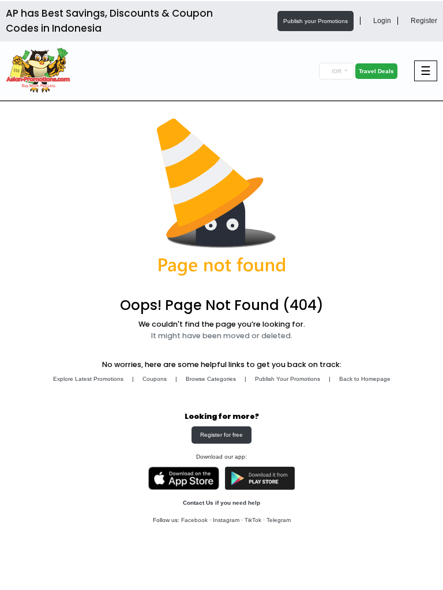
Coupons (154, 379)
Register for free (221, 435)
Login (381, 21)
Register (423, 21)
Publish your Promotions (315, 21)
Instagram (226, 520)
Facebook (194, 520)
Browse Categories (211, 379)
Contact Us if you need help (221, 503)
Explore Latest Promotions (88, 379)
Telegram (278, 520)
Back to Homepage (365, 379)
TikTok (253, 520)
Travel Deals (376, 71)
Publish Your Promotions (287, 379)
